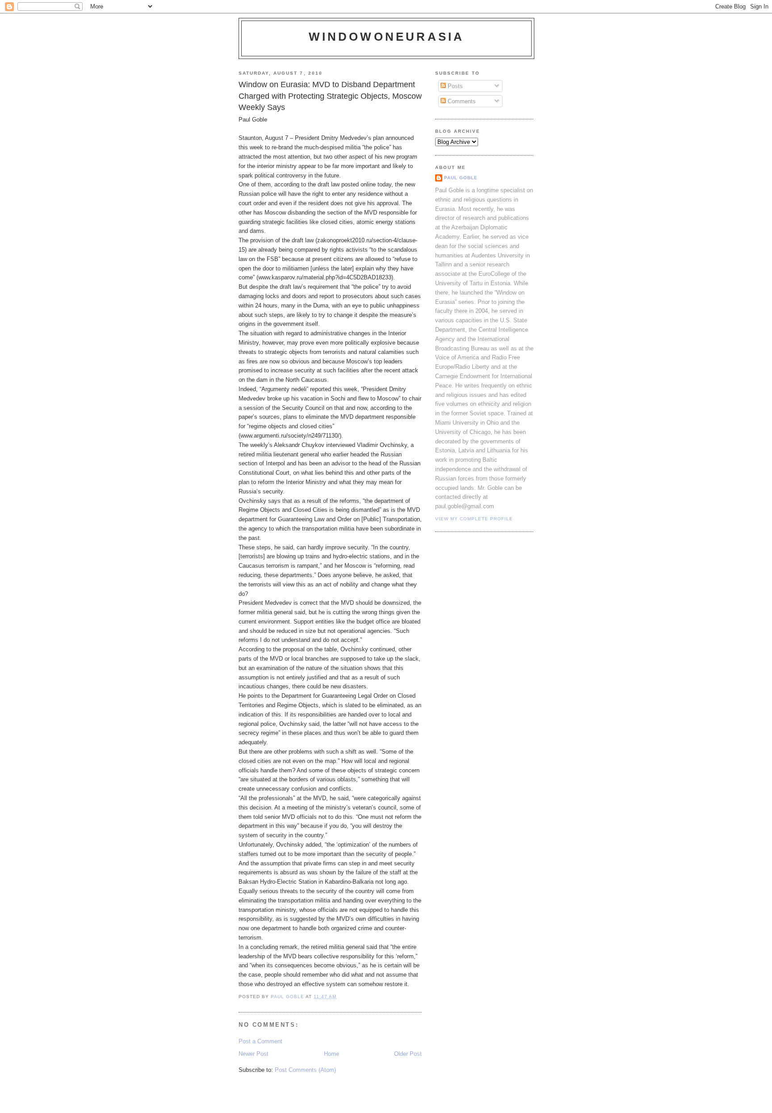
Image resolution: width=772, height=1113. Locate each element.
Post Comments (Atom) (305, 1070)
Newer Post (254, 1053)
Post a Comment (260, 1041)
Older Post (408, 1053)
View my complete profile (474, 518)
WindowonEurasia (387, 36)
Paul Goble (461, 177)
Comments (461, 101)
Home (331, 1053)
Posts (454, 86)
